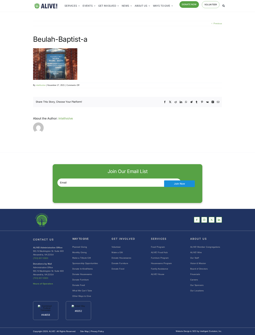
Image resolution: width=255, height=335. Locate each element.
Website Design (183, 331)
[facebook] (197, 220)
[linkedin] (219, 220)
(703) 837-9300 (40, 258)
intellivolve (41, 85)
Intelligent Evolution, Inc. (211, 331)
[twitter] (212, 220)
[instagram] (204, 220)
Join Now (179, 183)
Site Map (84, 331)
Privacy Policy (97, 331)
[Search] (223, 6)
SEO (194, 331)
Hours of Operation (43, 283)
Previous (218, 23)
